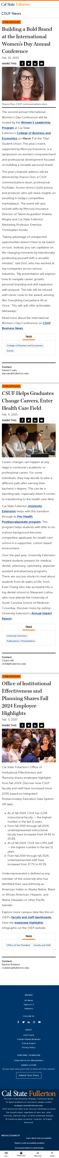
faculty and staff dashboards (31, 917)
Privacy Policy (28, 1047)
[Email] (41, 63)
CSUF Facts (28, 1035)
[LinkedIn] (35, 63)
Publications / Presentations (21, 641)
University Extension (17, 636)
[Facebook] (22, 63)
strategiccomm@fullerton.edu (28, 1105)
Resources (37, 1154)
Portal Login (21, 1154)
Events (10, 350)
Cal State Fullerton (15, 4)
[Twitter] (28, 63)
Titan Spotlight (11, 22)
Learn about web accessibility (38, 1138)
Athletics (29, 1008)
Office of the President (18, 945)
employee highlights (28, 922)
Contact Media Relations (28, 1039)
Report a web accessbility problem (30, 1143)
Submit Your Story (29, 1075)
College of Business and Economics (25, 345)
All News (29, 1000)
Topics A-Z (29, 1004)
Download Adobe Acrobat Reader (29, 1148)
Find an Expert (29, 1043)
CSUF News (11, 13)
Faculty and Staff (42, 945)
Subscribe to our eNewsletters (28, 1060)
